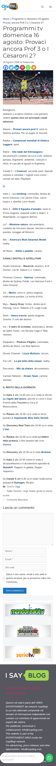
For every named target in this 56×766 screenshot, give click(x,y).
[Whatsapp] (28, 67)
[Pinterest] (22, 67)
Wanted (7, 444)
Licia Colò (36, 156)
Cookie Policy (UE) (16, 693)
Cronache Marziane (17, 499)
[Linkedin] (16, 67)
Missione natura (18, 224)
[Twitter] (11, 67)
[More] (33, 67)
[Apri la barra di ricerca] (42, 7)
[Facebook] (5, 67)
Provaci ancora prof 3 (25, 129)
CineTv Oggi (13, 486)
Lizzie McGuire (31, 353)
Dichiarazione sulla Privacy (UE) (23, 688)
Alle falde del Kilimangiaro (27, 152)
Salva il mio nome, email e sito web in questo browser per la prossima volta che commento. (28, 578)
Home (6, 19)
